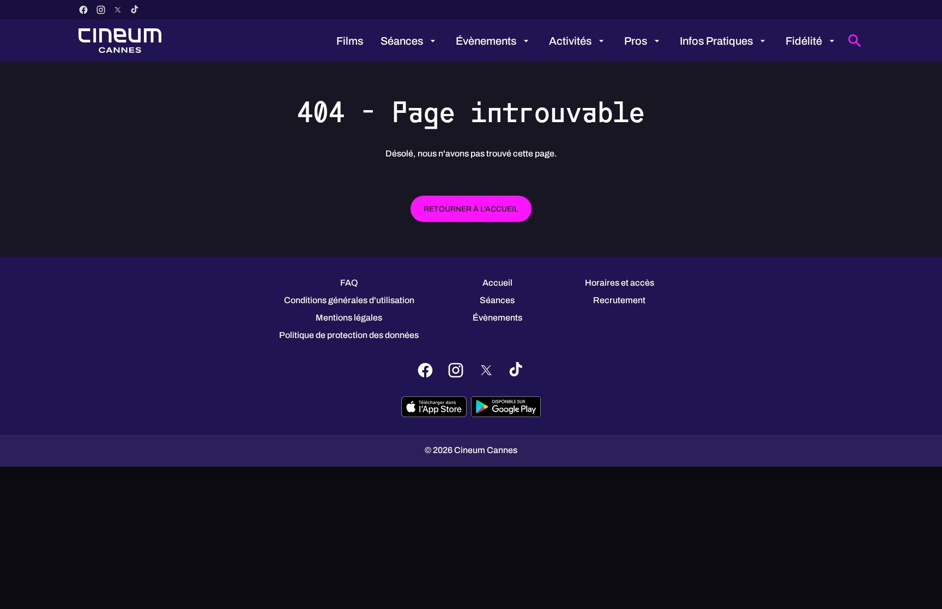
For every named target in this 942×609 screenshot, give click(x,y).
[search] (854, 41)
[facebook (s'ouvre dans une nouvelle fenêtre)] (83, 10)
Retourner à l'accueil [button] (471, 209)
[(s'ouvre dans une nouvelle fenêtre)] (434, 406)
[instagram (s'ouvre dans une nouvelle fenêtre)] (101, 10)
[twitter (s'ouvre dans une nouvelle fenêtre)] (118, 10)
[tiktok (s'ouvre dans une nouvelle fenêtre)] (135, 10)
